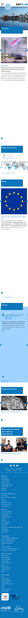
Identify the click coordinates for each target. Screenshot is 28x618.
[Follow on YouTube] (10, 465)
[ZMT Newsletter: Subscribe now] (8, 6)
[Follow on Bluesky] (17, 465)
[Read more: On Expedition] (14, 50)
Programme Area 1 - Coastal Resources (11, 411)
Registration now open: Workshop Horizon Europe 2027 (13, 217)
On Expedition (4, 65)
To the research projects (8, 173)
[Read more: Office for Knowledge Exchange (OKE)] (14, 445)
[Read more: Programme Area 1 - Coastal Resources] (14, 403)
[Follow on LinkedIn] (14, 465)
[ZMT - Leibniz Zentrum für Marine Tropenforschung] (21, 4)
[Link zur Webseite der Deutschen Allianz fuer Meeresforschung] (19, 597)
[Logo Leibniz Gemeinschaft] (19, 609)
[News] (14, 186)
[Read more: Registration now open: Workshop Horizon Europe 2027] (14, 201)
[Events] (14, 310)
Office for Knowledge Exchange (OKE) (10, 453)
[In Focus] (14, 33)
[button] (26, 1)
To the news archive (7, 297)
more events (5, 381)
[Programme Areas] (14, 394)
